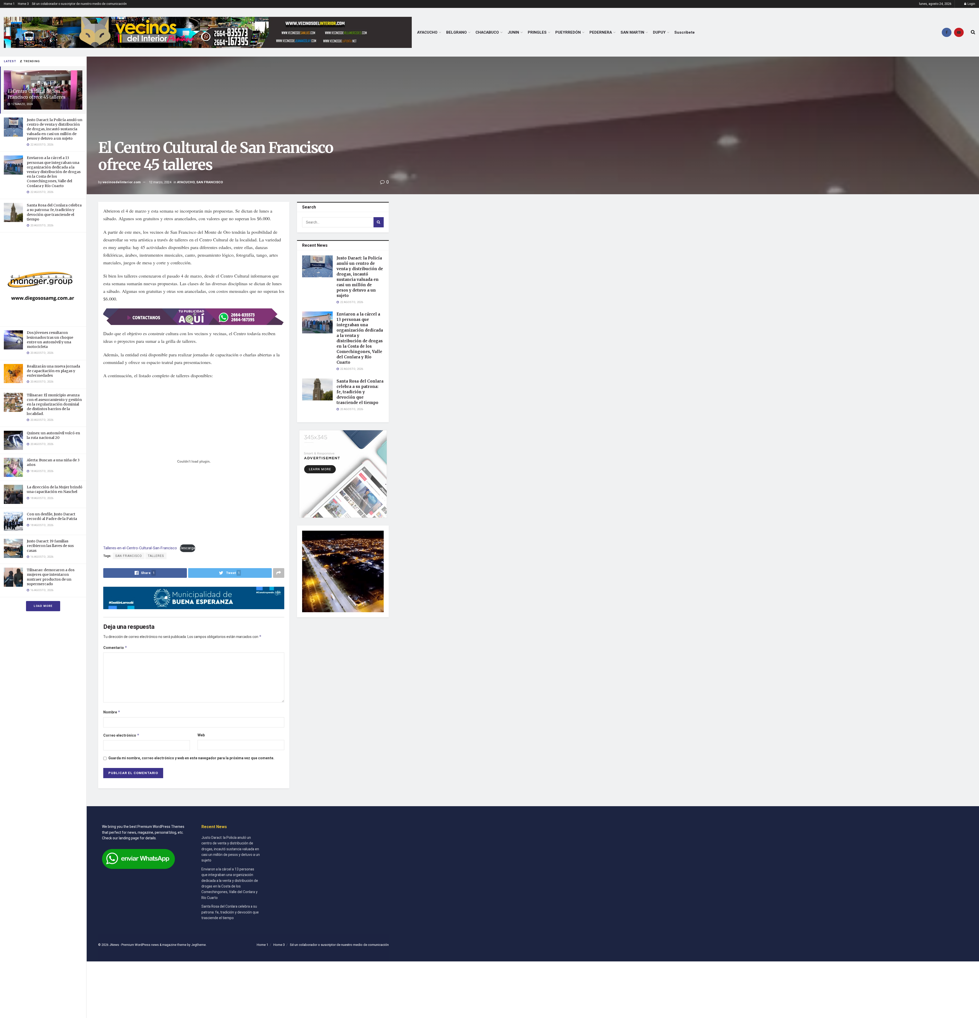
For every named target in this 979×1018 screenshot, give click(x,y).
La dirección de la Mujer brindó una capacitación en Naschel (54, 489)
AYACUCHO (427, 32)
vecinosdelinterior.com (121, 182)
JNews (114, 945)
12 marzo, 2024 (160, 182)
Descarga (187, 548)
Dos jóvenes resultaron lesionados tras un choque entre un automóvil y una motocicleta (50, 339)
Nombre (111, 712)
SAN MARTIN (632, 32)
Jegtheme (198, 945)
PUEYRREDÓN (568, 32)
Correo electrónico (121, 735)
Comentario (115, 647)
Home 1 (9, 4)
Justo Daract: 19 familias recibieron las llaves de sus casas (50, 546)
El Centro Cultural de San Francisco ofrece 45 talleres (36, 94)
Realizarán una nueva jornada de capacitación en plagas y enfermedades (53, 371)
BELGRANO (456, 32)
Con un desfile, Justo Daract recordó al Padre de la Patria (52, 516)
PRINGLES (537, 32)
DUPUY (659, 32)
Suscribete (684, 32)
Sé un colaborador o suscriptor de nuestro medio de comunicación (79, 4)
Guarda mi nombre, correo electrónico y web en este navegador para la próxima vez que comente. (191, 758)
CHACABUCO (487, 32)
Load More (43, 606)
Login (971, 4)
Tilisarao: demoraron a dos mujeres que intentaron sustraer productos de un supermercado (50, 577)
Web (201, 735)
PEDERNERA (600, 32)
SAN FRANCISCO (209, 182)
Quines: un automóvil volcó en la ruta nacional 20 (53, 435)
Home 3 (23, 4)
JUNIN (513, 32)
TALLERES (156, 556)
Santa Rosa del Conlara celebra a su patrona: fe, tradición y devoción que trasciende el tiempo (54, 212)
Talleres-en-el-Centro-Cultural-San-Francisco (140, 548)
